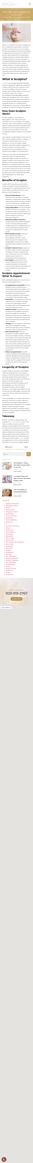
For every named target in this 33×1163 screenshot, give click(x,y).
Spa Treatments (11, 562)
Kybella (8, 528)
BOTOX (8, 508)
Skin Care (9, 554)
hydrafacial (9, 522)
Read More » (18, 471)
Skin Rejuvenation (11, 556)
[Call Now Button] (4, 1159)
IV (6, 524)
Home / (5, 17)
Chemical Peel (10, 510)
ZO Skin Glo (9, 574)
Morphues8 (9, 536)
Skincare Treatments (12, 560)
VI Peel (8, 566)
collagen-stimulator (12, 512)
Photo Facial (10, 544)
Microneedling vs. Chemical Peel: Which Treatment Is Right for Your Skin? (22, 465)
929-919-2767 (16, 593)
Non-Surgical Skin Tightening (15, 542)
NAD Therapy (10, 538)
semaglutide (9, 552)
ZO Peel (8, 572)
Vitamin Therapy (11, 568)
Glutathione (9, 518)
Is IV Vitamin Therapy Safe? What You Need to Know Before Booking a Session (22, 478)
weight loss (9, 570)
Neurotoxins (9, 540)
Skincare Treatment (12, 558)
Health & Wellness (11, 520)
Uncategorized (10, 564)
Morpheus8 (9, 534)
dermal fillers (10, 514)
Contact (21, 438)
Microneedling (10, 532)
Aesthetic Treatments (12, 504)
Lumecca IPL (10, 530)
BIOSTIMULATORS (11, 506)
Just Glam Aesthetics (15, 422)
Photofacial (9, 546)
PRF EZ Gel (9, 548)
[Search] (29, 454)
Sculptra (4, 83)
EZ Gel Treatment (11, 516)
